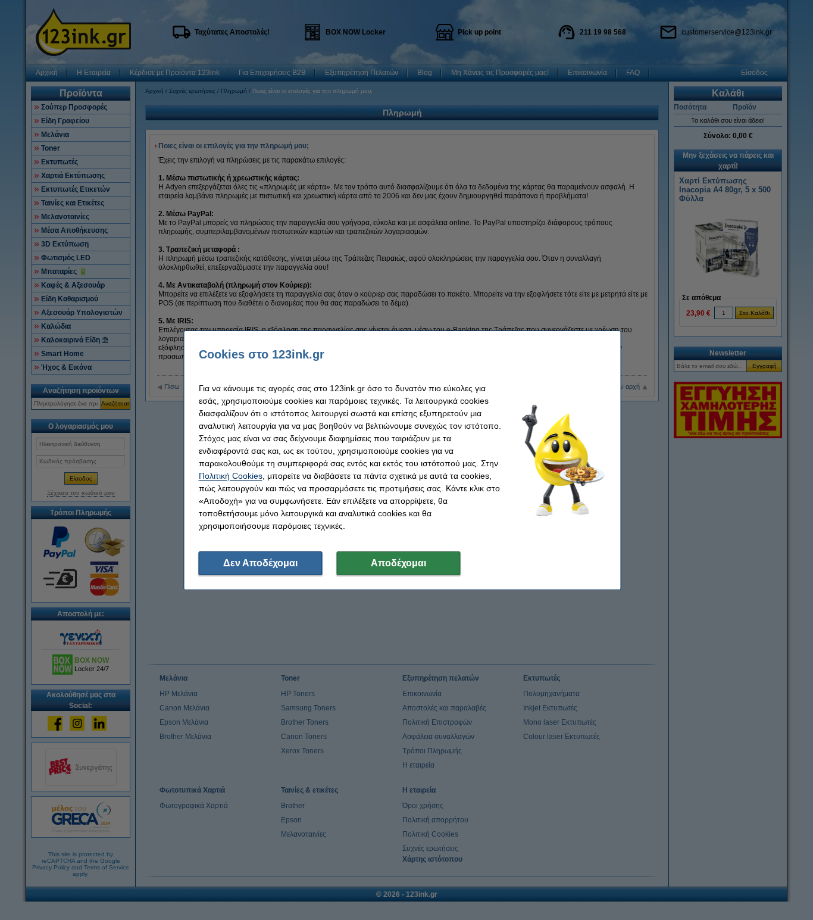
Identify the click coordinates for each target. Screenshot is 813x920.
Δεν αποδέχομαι (260, 563)
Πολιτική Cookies (230, 476)
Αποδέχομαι (398, 563)
